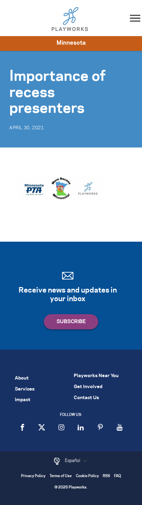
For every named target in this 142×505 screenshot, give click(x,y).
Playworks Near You (96, 376)
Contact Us (86, 398)
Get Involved (88, 387)
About (22, 378)
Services (24, 389)
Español (73, 461)
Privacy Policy (33, 476)
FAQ (117, 476)
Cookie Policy (87, 476)
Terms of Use (61, 476)
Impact (22, 400)
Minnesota (71, 43)
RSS (106, 476)
